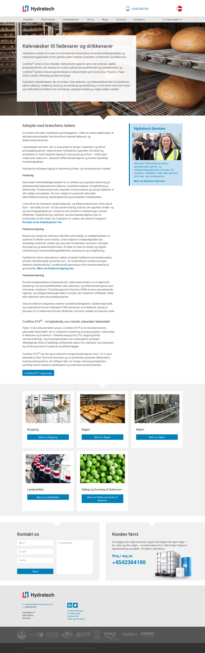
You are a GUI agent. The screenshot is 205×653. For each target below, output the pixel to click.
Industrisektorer (71, 19)
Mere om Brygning (48, 437)
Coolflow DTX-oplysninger (38, 373)
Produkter (28, 19)
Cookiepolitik (73, 616)
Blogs (105, 19)
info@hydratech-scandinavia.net (39, 604)
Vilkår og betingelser (76, 618)
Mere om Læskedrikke (48, 497)
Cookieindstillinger (75, 610)
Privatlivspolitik (73, 613)
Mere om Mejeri (157, 437)
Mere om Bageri (102, 437)
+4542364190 (139, 9)
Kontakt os (139, 19)
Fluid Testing (48, 19)
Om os (90, 19)
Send (35, 571)
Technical (121, 19)
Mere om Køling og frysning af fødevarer (102, 498)
